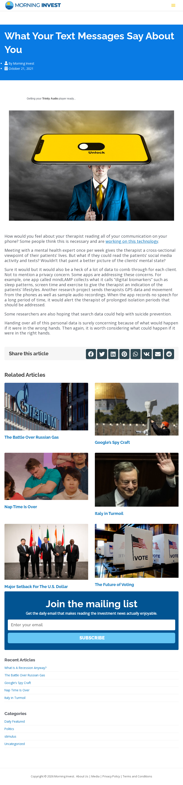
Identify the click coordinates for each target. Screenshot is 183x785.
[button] (91, 354)
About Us (82, 776)
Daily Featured (14, 721)
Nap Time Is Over (20, 506)
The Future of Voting (114, 584)
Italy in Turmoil (109, 513)
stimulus (10, 736)
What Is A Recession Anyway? (25, 668)
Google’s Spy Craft (112, 442)
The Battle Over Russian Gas (31, 437)
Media (95, 776)
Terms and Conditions (137, 776)
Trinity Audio (50, 98)
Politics (9, 729)
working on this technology (132, 241)
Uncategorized (14, 744)
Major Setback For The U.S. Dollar (36, 586)
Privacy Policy (111, 776)
